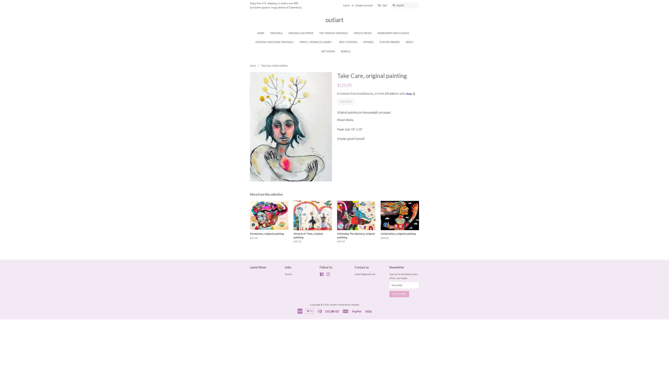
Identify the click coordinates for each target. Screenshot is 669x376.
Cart (384, 5)
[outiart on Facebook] (322, 275)
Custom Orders (390, 42)
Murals (345, 51)
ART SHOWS (328, 51)
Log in (346, 5)
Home (260, 33)
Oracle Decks (363, 33)
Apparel (368, 42)
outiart (334, 19)
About (409, 42)
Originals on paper (301, 33)
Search (288, 274)
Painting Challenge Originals (275, 42)
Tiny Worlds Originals (333, 33)
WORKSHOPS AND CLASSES (393, 33)
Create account (364, 5)
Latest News (258, 267)
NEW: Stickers (348, 42)
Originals (276, 33)
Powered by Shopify (348, 304)
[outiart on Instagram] (328, 275)
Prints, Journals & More (315, 42)
